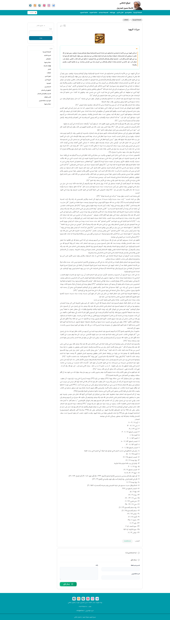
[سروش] (30, 5)
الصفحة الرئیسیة (137, 12)
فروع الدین (48, 80)
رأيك (97, 565)
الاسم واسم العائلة (135, 565)
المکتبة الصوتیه (93, 12)
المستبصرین (48, 87)
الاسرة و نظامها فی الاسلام (44, 94)
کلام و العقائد (47, 97)
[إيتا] (35, 5)
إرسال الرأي (66, 584)
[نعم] (39, 5)
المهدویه (49, 83)
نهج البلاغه (112, 12)
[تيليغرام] (53, 5)
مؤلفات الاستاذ (47, 66)
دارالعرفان (48, 59)
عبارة (50, 29)
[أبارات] (44, 5)
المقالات (126, 20)
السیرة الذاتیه (47, 55)
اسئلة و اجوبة (47, 62)
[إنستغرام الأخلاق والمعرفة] (49, 5)
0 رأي (61, 26)
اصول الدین (48, 76)
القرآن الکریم (120, 12)
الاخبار (49, 69)
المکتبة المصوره (84, 12)
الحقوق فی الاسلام (46, 90)
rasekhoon (127, 541)
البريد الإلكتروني (136, 574)
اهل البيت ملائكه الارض (45, 101)
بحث (40, 38)
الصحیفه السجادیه (103, 12)
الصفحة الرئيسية (137, 20)
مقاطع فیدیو (128, 12)
